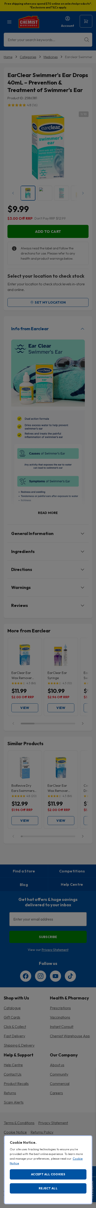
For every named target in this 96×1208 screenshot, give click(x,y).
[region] (48, 1169)
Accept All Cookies (48, 1174)
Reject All (48, 1188)
